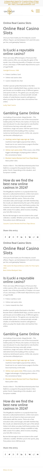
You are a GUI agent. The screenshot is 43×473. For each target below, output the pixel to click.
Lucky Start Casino (9, 105)
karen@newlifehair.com (26, 4)
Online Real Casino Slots (17, 23)
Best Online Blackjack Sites (12, 270)
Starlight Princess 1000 (11, 70)
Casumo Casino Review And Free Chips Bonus (19, 223)
